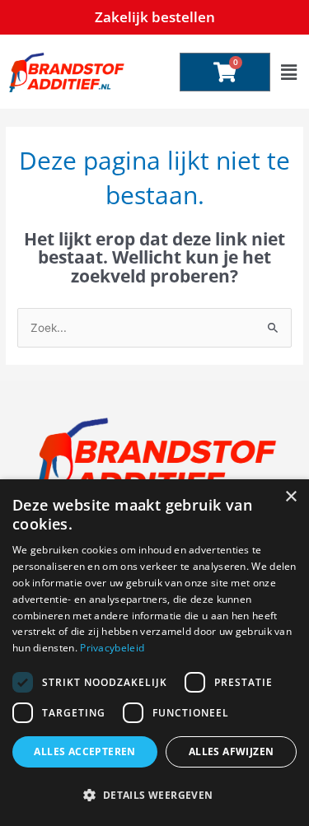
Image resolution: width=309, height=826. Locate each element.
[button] (289, 72)
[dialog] (154, 652)
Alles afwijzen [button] (231, 751)
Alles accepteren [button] (84, 751)
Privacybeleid (112, 648)
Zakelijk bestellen (155, 16)
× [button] (290, 497)
